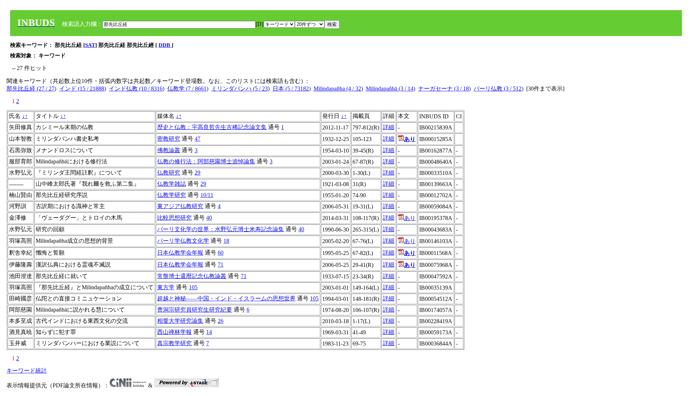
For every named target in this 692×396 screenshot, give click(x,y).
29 (197, 173)
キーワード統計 (26, 371)
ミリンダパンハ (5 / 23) (240, 88)
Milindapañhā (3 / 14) (390, 88)
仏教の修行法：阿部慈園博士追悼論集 (206, 161)
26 (220, 321)
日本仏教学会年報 (180, 253)
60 (220, 253)
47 (197, 139)
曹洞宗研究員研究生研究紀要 (194, 310)
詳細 (388, 127)
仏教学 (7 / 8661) (187, 88)
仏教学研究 (171, 195)
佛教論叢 (168, 150)
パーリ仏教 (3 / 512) (498, 88)
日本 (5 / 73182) (291, 88)
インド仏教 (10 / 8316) (136, 88)
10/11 (206, 195)
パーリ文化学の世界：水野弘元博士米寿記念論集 (220, 229)
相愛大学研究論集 (180, 321)
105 (193, 287)
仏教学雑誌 (171, 184)
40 (209, 218)
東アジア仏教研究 (180, 206)
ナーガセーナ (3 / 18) (444, 88)
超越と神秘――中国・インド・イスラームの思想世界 (226, 298)
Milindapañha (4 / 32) (338, 88)
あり (410, 218)
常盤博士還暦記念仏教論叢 (191, 276)
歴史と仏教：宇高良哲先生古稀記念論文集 (212, 127)
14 (209, 332)
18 (226, 241)
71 (220, 264)
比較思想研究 (174, 218)
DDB (165, 45)
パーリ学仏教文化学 (183, 241)
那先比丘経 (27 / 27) (31, 88)
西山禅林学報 (174, 332)
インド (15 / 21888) (82, 88)
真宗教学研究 (174, 343)
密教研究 (168, 139)
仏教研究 (168, 173)
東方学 (165, 287)
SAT (90, 45)
